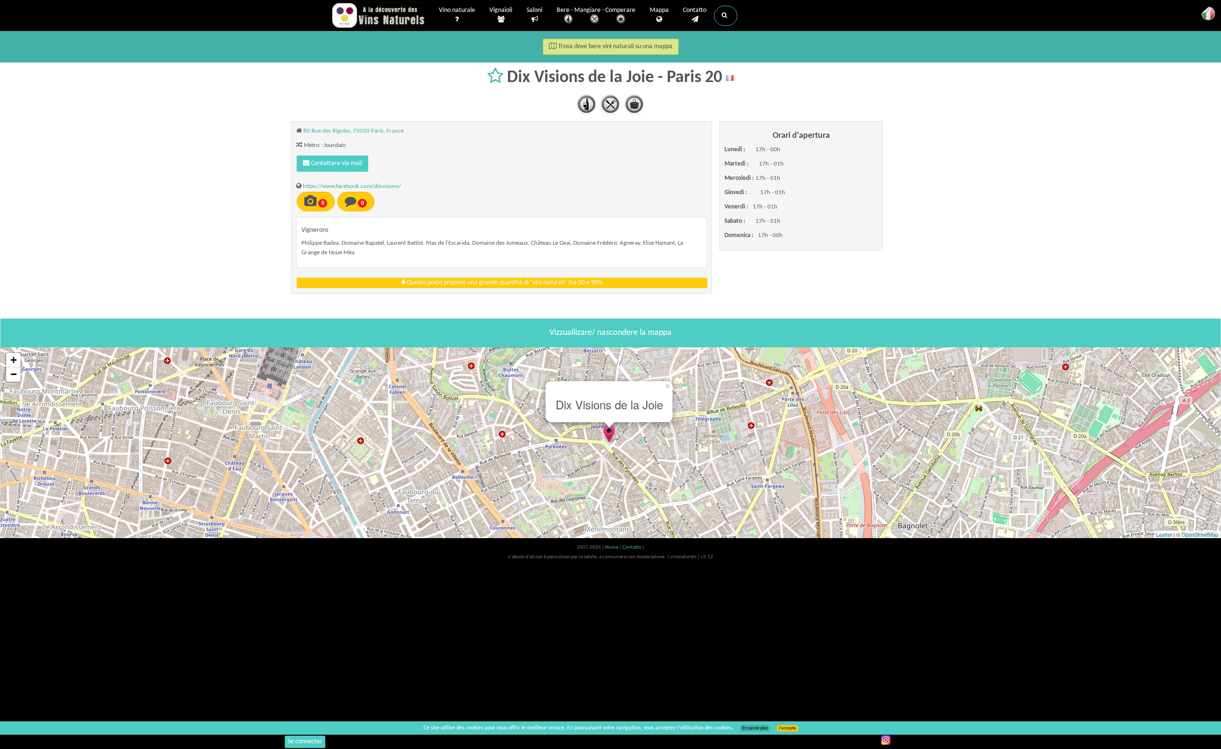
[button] (725, 16)
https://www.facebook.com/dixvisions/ (352, 186)
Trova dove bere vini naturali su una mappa (615, 46)
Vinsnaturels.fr (379, 15)
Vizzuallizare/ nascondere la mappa (610, 332)
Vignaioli (500, 10)
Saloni (534, 10)
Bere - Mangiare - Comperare (596, 10)
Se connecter (305, 741)
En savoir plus (755, 728)
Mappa (659, 10)
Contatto (694, 10)
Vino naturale (457, 10)
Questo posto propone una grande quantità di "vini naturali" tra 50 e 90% (503, 282)
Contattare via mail (336, 163)
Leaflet (1164, 534)
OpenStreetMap (1199, 534)
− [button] (13, 374)
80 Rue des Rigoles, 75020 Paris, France (353, 131)
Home (612, 547)
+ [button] (13, 360)
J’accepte (787, 728)
